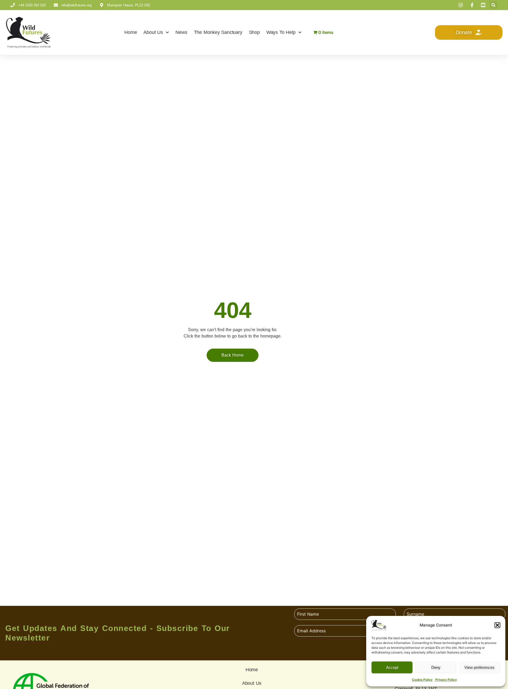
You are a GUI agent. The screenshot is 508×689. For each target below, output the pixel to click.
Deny (436, 667)
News (181, 32)
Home (130, 32)
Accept (392, 667)
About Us (153, 32)
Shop (254, 32)
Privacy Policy (446, 680)
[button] (497, 625)
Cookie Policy (422, 680)
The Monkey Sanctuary (218, 32)
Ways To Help (281, 32)
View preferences (479, 667)
